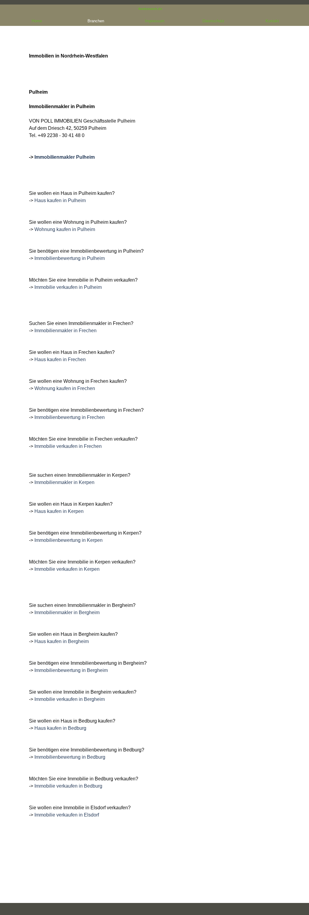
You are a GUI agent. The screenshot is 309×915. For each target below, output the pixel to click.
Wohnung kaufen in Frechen (64, 388)
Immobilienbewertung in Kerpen (68, 540)
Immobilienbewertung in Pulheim (69, 258)
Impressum (154, 21)
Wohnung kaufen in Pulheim (64, 229)
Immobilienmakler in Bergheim (67, 612)
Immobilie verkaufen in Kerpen (67, 569)
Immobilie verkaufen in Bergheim (69, 699)
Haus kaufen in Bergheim (61, 641)
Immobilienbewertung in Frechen (69, 417)
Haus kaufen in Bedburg (60, 728)
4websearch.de (150, 9)
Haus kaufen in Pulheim (60, 200)
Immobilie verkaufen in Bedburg (68, 786)
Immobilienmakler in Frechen (65, 330)
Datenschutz (213, 21)
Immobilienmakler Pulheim (64, 157)
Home (37, 21)
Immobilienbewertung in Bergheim (71, 670)
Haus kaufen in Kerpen (59, 511)
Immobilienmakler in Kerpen (64, 482)
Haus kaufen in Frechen (60, 359)
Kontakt (272, 21)
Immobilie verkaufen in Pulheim (68, 287)
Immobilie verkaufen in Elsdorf (66, 814)
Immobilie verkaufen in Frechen (68, 446)
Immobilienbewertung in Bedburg (69, 757)
